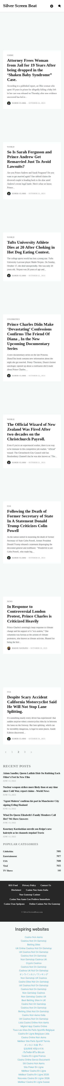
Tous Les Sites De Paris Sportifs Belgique (34, 1030)
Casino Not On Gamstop (33, 1004)
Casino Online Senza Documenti (34, 1059)
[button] (59, 6)
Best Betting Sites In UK (34, 1000)
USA (9, 506)
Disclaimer (16, 890)
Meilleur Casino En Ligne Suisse (34, 1082)
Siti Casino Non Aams (33, 1063)
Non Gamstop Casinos (29, 895)
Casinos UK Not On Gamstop (33, 970)
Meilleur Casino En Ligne (33, 1070)
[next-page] (31, 752)
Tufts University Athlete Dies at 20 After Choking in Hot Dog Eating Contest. (31, 247)
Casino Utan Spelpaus (14, 904)
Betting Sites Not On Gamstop (33, 1011)
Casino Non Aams (34, 937)
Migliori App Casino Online (34, 1026)
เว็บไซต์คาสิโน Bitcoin (34, 1052)
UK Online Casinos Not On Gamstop (34, 948)
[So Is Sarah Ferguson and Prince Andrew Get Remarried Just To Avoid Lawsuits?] (32, 127)
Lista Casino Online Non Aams (33, 1022)
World (10, 147)
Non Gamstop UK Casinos (34, 978)
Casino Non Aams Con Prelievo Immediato (30, 899)
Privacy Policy (29, 885)
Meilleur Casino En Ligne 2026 (33, 1074)
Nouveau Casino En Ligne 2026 (34, 1078)
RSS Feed (13, 885)
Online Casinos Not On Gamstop (44, 904)
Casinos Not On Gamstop (33, 940)
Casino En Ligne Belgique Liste (33, 1033)
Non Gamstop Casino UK (33, 996)
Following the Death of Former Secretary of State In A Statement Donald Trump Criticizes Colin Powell (30, 521)
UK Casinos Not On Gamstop (33, 952)
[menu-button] (51, 6)
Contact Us (46, 885)
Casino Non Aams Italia (37, 890)
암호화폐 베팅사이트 (34, 1048)
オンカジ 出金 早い (33, 1044)
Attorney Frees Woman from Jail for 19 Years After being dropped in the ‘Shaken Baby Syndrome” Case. (31, 70)
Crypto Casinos (33, 963)
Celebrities (13, 319)
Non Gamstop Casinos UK (34, 959)
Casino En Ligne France (34, 1056)
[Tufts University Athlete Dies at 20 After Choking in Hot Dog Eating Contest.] (32, 218)
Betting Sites (33, 944)
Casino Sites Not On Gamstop (34, 981)
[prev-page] (5, 752)
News (10, 601)
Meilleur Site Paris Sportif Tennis (33, 1041)
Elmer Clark (19, 103)
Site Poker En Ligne (33, 1067)
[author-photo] (9, 103)
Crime (10, 55)
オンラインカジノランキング (34, 974)
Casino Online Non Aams (33, 1037)
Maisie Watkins (20, 648)
